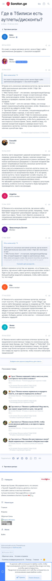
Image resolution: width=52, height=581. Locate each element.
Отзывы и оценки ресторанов (32, 411)
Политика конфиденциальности (13, 560)
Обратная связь (7, 516)
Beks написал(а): (10, 75)
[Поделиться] (46, 45)
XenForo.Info (17, 547)
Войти (3, 534)
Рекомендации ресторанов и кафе (34, 381)
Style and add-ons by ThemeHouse (13, 545)
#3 (49, 151)
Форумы (4, 512)
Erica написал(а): (10, 243)
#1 (49, 45)
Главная (4, 507)
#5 (49, 238)
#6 (49, 296)
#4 (49, 204)
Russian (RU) (8, 552)
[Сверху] (41, 559)
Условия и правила (21, 556)
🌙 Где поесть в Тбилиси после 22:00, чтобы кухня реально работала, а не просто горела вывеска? (27, 424)
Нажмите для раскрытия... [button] (26, 264)
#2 (49, 70)
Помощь (29, 560)
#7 (49, 336)
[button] (3, 4)
